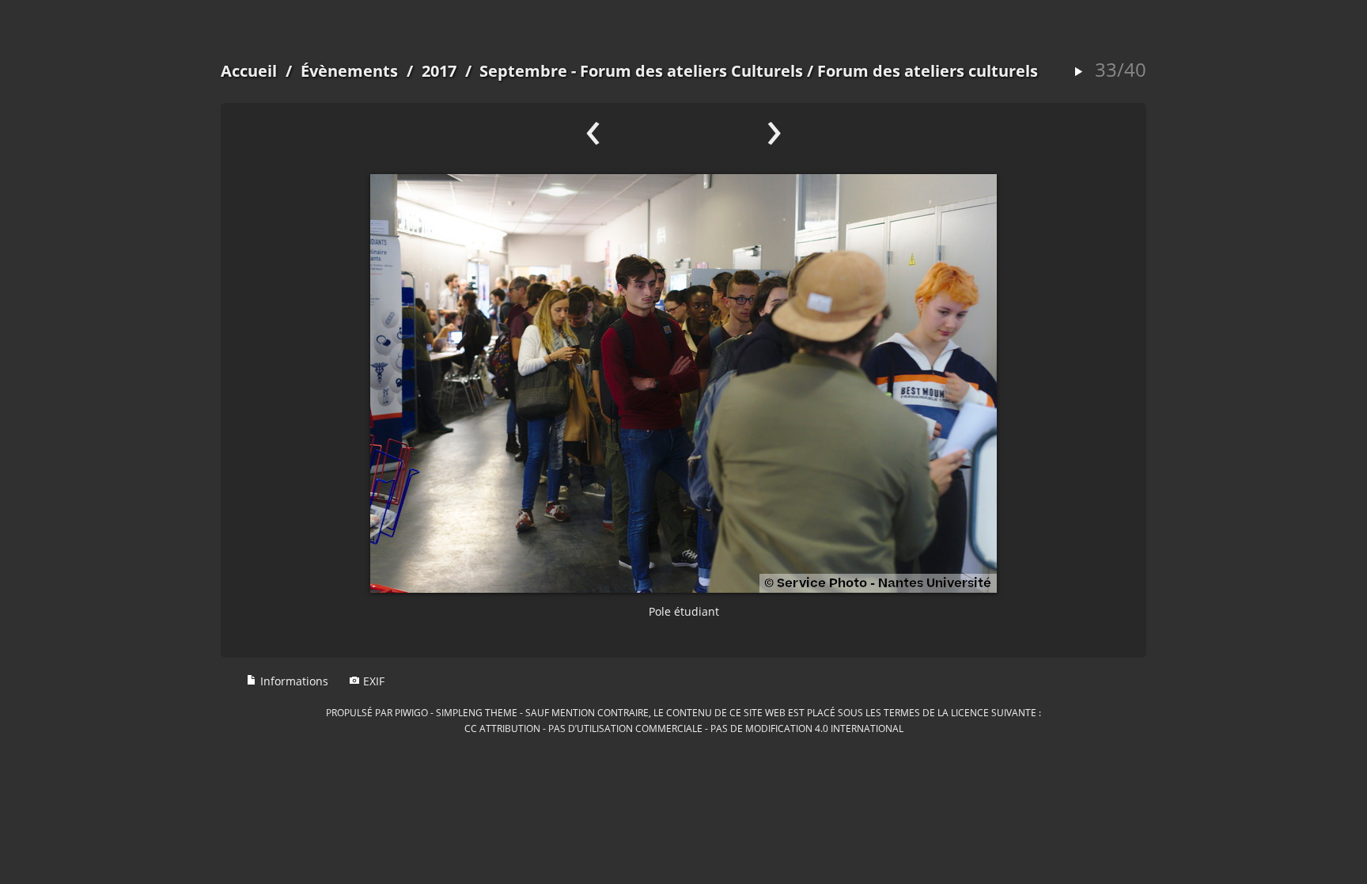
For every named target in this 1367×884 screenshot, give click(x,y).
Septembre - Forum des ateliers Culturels (641, 71)
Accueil (249, 71)
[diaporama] (1078, 72)
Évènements (349, 71)
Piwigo (411, 712)
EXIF (372, 681)
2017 (439, 71)
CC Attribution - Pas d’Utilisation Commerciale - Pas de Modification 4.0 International (683, 728)
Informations (292, 681)
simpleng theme (476, 712)
